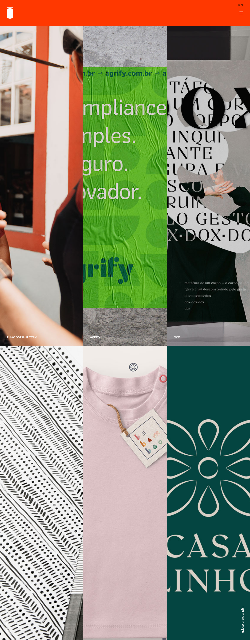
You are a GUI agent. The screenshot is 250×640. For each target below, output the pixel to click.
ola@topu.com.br (7, 620)
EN (240, 4)
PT (245, 4)
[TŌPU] (10, 13)
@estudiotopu (243, 623)
